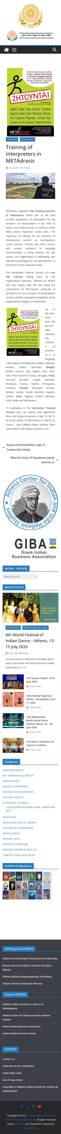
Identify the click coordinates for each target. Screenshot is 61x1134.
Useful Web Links (12, 1073)
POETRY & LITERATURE (15, 844)
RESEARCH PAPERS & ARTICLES (20, 849)
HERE (46, 428)
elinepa (26, 167)
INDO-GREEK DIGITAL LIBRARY (19, 822)
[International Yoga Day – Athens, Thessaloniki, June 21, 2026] (13, 701)
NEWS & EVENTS (27, 139)
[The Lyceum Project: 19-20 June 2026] (13, 682)
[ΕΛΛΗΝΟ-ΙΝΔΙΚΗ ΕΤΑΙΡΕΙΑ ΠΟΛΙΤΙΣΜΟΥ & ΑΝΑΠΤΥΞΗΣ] (6, 50)
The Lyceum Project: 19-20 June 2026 (40, 680)
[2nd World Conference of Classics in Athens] (13, 746)
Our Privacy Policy (13, 1079)
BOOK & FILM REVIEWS (15, 786)
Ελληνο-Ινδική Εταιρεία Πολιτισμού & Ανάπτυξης (30, 958)
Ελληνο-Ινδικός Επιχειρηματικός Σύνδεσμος (27, 976)
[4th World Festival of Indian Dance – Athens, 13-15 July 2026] (30, 607)
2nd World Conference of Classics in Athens (40, 743)
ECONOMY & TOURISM (15, 802)
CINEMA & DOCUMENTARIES (18, 791)
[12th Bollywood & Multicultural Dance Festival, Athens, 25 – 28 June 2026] (13, 724)
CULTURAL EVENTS (13, 797)
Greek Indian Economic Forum (19, 1033)
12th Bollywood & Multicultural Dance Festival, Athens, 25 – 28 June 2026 (39, 722)
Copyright (8, 1086)
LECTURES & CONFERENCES (18, 827)
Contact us (9, 1059)
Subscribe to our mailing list (18, 1065)
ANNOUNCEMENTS (13, 770)
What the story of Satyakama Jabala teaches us (32, 460)
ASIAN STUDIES (11, 781)
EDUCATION (12, 139)
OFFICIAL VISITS (11, 838)
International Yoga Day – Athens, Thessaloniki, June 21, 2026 (40, 699)
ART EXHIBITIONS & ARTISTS (18, 775)
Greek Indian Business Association (22, 1026)
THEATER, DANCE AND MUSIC (35, 628)
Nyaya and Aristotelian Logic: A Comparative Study (26, 447)
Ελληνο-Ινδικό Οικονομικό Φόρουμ (22, 983)
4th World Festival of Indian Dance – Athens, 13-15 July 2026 (30, 640)
